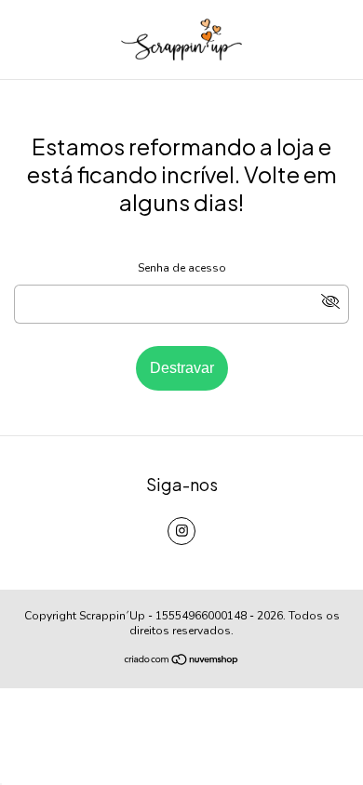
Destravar (182, 368)
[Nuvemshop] (182, 662)
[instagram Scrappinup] (181, 531)
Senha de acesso (182, 267)
